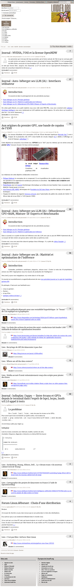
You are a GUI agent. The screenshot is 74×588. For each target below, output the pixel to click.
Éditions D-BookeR (9, 566)
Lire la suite (5, 70)
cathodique (22, 139)
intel (6, 34)
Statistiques (44, 577)
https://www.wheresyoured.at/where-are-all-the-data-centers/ (33, 367)
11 (13, 550)
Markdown (7, 72)
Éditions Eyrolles (8, 569)
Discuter (4, 322)
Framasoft (6, 575)
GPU (8, 145)
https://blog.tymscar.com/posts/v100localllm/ (28, 353)
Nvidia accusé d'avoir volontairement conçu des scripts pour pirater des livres (32, 376)
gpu (6, 30)
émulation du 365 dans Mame (40, 189)
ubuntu (6, 40)
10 (11, 550)
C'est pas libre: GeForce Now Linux (21, 537)
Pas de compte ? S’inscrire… (9, 18)
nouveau (7, 27)
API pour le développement (48, 578)
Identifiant (4, 8)
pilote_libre (8, 35)
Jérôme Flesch (11, 87)
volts (8, 314)
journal (20, 185)
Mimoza (9, 350)
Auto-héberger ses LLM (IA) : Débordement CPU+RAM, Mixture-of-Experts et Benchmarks (33, 212)
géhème (9, 405)
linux (6, 38)
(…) (30, 68)
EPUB (15, 72)
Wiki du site (44, 573)
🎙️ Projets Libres (51, 2)
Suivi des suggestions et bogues (49, 571)
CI (55, 137)
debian (6, 37)
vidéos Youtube (58, 241)
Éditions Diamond (9, 568)
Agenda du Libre (8, 562)
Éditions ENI (7, 571)
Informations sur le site (47, 568)
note (12, 46)
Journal (6, 52)
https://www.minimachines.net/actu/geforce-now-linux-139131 (33, 543)
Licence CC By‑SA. (40, 56)
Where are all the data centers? (20, 361)
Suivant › (16, 550)
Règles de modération (46, 575)
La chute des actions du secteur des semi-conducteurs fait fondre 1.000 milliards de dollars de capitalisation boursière (34, 328)
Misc (8, 56)
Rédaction (40, 2)
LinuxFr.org (61, 12)
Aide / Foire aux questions (48, 569)
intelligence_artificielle (11, 29)
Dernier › (21, 550)
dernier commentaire (24, 46)
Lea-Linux (6, 578)
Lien (3, 309)
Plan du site (44, 582)
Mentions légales (45, 562)
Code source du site (46, 580)
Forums (32, 2)
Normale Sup (62, 134)
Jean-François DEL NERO (11, 189)
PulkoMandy (7, 185)
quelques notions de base (11, 295)
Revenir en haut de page (7, 553)
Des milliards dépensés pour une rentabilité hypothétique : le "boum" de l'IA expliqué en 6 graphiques (34, 310)
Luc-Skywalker (11, 540)
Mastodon (13, 314)
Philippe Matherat (8, 178)
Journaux (19, 2)
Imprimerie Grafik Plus (10, 582)
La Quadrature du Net (10, 577)
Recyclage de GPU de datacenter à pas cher (24, 347)
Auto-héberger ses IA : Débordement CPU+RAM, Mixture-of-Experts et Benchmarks (29, 104)
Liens (26, 2)
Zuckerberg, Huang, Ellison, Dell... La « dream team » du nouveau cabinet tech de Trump (32, 466)
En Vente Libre (8, 573)
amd (6, 32)
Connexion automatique (9, 12)
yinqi (8, 332)
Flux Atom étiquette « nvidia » (62, 46)
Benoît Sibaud (11, 364)
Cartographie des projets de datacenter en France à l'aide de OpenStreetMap (29, 484)
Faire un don (44, 564)
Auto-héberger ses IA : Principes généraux (16, 99)
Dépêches (11, 2)
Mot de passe (5, 10)
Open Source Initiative (10, 580)
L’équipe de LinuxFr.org (47, 566)
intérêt (16, 46)
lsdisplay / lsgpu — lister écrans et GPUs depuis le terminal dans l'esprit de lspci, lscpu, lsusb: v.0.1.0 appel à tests (33, 398)
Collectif (9, 132)
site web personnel (15, 56)
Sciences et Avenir (30, 194)
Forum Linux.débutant (15, 503)
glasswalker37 (11, 507)
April (5, 564)
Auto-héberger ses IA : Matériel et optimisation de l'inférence (22, 102)
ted (47, 132)
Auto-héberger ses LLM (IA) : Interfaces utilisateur (31, 82)
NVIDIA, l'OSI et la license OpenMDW (34, 52)
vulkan (6, 42)
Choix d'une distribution (46, 503)
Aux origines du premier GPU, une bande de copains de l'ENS (33, 127)
